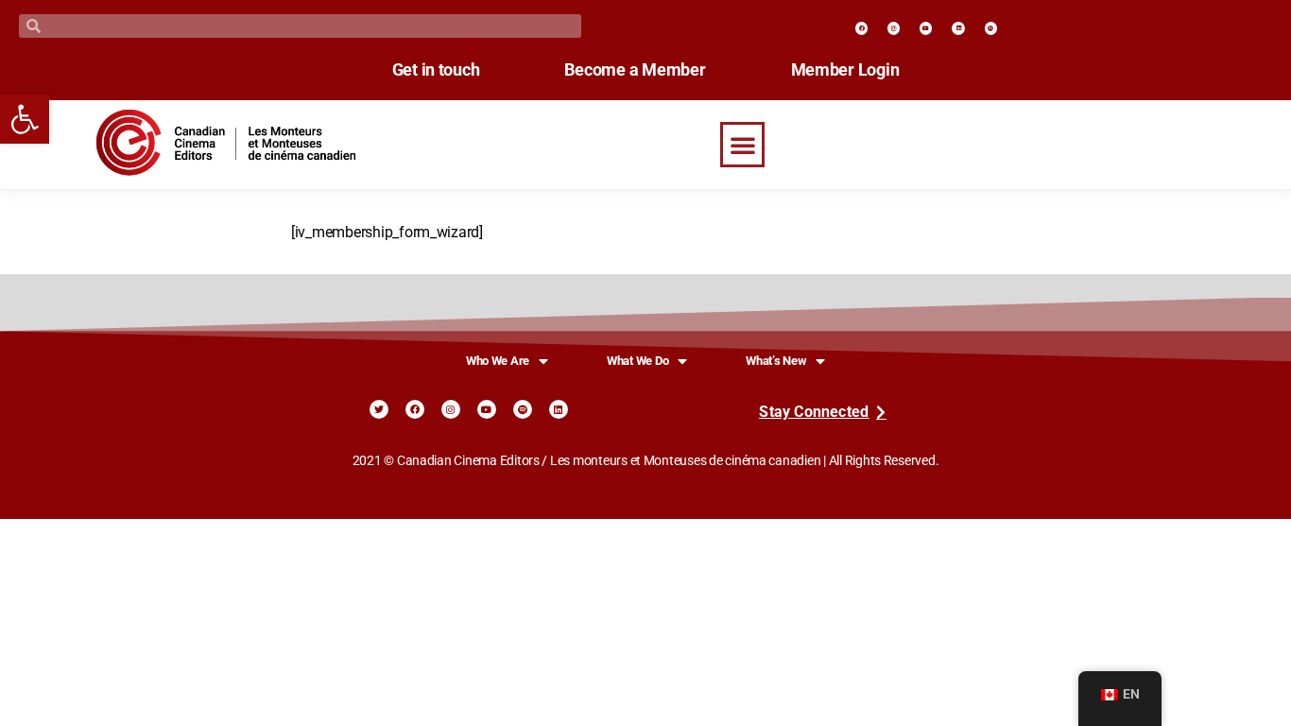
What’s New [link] (776, 361)
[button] (743, 144)
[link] (24, 119)
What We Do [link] (637, 361)
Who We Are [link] (497, 361)
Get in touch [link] (436, 69)
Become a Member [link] (634, 69)
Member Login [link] (845, 69)
